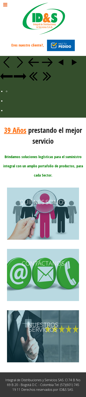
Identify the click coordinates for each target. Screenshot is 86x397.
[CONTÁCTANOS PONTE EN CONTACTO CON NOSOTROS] (43, 302)
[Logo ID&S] (43, 18)
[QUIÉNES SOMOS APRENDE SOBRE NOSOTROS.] (43, 240)
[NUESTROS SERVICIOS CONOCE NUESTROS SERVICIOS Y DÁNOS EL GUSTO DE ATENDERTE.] (43, 363)
